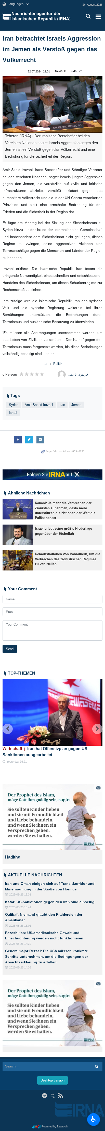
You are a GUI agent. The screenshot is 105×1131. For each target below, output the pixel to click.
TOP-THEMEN (21, 673)
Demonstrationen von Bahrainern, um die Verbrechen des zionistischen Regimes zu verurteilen (67, 559)
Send (10, 649)
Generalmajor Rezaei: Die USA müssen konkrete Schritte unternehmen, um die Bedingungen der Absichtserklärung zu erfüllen (46, 956)
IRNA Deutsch (43, 16)
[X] (52, 1095)
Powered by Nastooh (55, 1126)
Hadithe (12, 857)
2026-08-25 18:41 (20, 907)
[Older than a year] (18, 509)
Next (97, 729)
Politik (57, 364)
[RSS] (60, 1095)
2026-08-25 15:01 (20, 925)
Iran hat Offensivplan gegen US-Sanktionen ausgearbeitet (46, 752)
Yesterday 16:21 (17, 761)
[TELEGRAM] (44, 1095)
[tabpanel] (52, 824)
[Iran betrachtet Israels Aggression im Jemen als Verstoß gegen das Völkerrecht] (52, 104)
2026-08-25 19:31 (20, 894)
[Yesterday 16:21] (52, 712)
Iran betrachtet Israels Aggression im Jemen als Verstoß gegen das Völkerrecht (52, 49)
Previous (8, 729)
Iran (45, 364)
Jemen (76, 405)
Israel (13, 413)
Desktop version (52, 1080)
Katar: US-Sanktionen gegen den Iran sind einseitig (50, 902)
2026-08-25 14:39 (20, 943)
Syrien (13, 405)
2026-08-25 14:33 (20, 967)
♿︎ (93, 1119)
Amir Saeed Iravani (39, 405)
